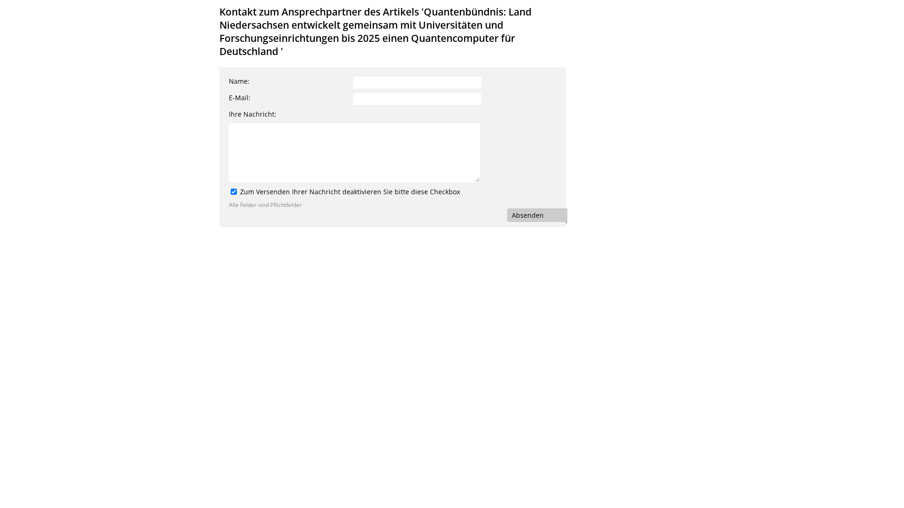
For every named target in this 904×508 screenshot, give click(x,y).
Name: (239, 81)
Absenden (528, 215)
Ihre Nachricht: (252, 114)
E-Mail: (239, 97)
